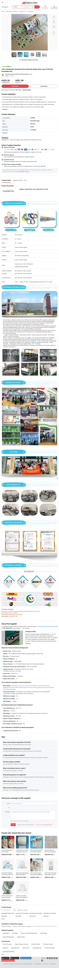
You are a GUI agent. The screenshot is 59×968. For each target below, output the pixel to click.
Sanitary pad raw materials (22, 913)
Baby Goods (23, 11)
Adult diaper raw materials (49, 913)
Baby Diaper (15, 685)
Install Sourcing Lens (9, 960)
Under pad (45, 916)
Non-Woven (16, 687)
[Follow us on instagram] (52, 958)
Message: (7, 811)
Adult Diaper (41, 687)
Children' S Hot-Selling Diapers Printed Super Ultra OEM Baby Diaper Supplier (22, 897)
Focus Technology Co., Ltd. (18, 963)
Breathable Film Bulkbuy (8, 951)
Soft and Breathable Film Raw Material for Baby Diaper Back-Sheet (36, 851)
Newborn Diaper (21, 937)
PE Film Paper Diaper (50, 948)
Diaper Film (5, 948)
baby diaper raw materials (36, 913)
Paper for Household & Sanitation (29, 933)
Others (3, 919)
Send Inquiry (15, 86)
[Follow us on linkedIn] (42, 960)
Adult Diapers (6, 933)
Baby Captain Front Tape (26, 687)
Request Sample (27, 89)
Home (3, 11)
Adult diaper (18, 916)
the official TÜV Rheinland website (46, 626)
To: (9, 807)
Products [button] (15, 7)
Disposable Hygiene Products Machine (11, 913)
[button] (2, 2)
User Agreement (38, 963)
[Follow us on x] (50, 958)
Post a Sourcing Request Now (44, 824)
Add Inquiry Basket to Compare (29, 60)
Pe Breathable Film (36, 948)
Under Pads (48, 687)
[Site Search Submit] (37, 6)
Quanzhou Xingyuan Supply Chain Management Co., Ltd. (18, 74)
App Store (5, 958)
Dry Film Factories (35, 944)
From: (8, 803)
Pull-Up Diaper (43, 933)
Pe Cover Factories (7, 944)
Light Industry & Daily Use (12, 11)
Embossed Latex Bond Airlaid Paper (27, 685)
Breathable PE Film (8, 687)
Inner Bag (35, 687)
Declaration (45, 963)
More (3, 954)
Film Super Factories (48, 944)
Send (13, 824)
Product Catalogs (23, 910)
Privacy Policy (53, 963)
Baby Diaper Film (15, 948)
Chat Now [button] (44, 86)
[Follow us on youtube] (54, 958)
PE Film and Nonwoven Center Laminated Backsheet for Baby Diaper (8, 897)
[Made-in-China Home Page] (29, 2)
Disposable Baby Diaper (8, 937)
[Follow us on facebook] (47, 958)
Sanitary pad (33, 916)
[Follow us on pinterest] (56, 958)
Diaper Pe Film (26, 948)
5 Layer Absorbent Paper (43, 685)
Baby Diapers (30, 11)
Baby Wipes (15, 933)
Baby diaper (4, 916)
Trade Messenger (26, 958)
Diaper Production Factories (21, 944)
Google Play (14, 958)
